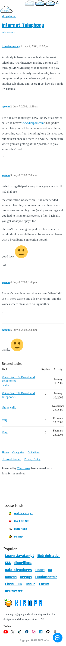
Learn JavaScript (19, 556)
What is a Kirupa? (23, 513)
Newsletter (14, 591)
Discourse (23, 468)
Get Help (18, 536)
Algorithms (23, 563)
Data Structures (18, 570)
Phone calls (9, 407)
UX (50, 570)
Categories (18, 452)
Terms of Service (11, 459)
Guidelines (34, 452)
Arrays (26, 577)
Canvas (11, 577)
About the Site (21, 521)
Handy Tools (20, 529)
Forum (44, 584)
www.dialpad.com (32, 123)
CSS (8, 563)
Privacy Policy (32, 459)
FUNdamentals (46, 577)
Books (30, 584)
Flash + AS (13, 584)
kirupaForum (9, 16)
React (40, 570)
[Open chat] (57, 637)
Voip (5, 420)
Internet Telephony (23, 25)
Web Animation (48, 556)
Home (5, 452)
